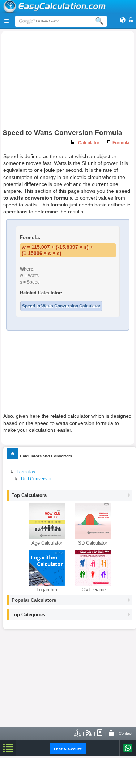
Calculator (87, 142)
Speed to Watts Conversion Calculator (61, 305)
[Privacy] (111, 733)
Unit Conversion (37, 478)
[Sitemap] (78, 733)
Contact (125, 733)
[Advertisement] (68, 82)
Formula (119, 142)
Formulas (26, 471)
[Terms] (100, 733)
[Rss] (89, 733)
